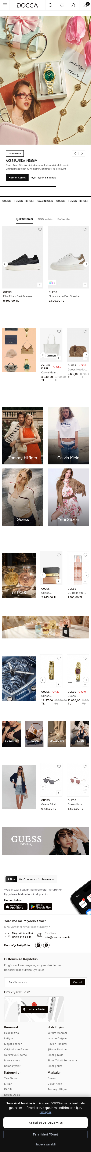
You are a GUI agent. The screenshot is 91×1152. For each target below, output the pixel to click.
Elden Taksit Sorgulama (62, 1060)
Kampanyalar (12, 1066)
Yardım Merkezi (57, 1033)
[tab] (24, 219)
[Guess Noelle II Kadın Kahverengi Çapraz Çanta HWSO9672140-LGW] (78, 344)
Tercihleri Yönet (45, 1134)
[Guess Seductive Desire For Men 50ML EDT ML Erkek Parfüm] (51, 568)
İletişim (8, 1038)
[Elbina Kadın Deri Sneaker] (68, 257)
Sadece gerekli (46, 1144)
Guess (56, 200)
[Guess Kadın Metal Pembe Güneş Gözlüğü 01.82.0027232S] (78, 779)
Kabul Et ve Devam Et (46, 1122)
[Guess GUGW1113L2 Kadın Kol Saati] (51, 671)
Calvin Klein (55, 1083)
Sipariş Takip (55, 1055)
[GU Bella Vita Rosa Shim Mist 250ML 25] (78, 568)
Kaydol (77, 982)
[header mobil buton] (28, 5)
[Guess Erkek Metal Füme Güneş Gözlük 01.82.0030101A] (51, 779)
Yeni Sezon (11, 1078)
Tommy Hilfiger (57, 1089)
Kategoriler (12, 1072)
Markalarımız (12, 1060)
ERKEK (8, 1083)
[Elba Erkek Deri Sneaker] (22, 257)
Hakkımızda (11, 1033)
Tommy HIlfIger (20, 200)
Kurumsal (11, 1027)
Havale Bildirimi (57, 1044)
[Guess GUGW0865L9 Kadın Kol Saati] (78, 671)
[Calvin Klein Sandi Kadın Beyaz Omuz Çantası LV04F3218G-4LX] (51, 344)
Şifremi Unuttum (58, 1049)
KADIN (8, 1089)
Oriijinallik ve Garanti (16, 1049)
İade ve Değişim (58, 1038)
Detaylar (45, 1112)
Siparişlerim (55, 1066)
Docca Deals (12, 1094)
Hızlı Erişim (55, 1027)
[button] (76, 153)
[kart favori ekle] (40, 229)
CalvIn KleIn (41, 200)
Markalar (54, 1072)
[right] (86, 264)
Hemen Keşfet (17, 177)
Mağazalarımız (13, 1044)
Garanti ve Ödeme (15, 1055)
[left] (5, 264)
